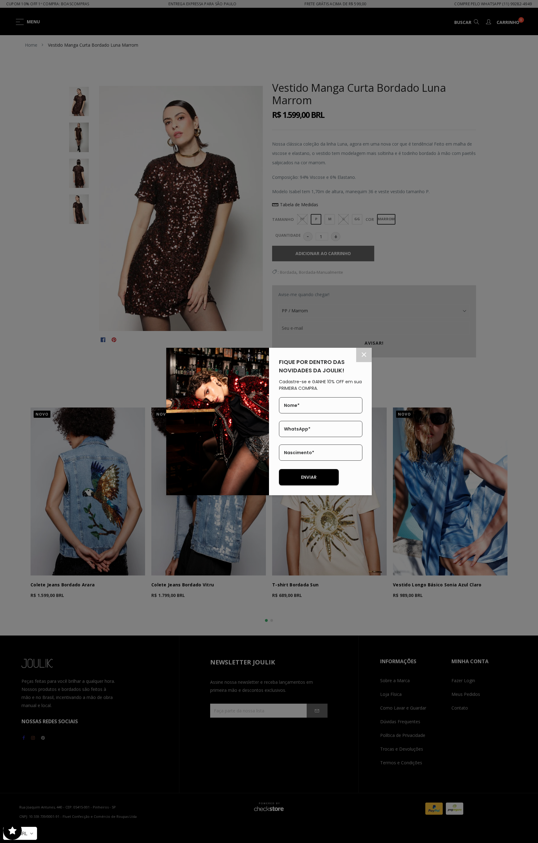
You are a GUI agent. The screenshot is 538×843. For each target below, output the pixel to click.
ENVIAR (309, 477)
